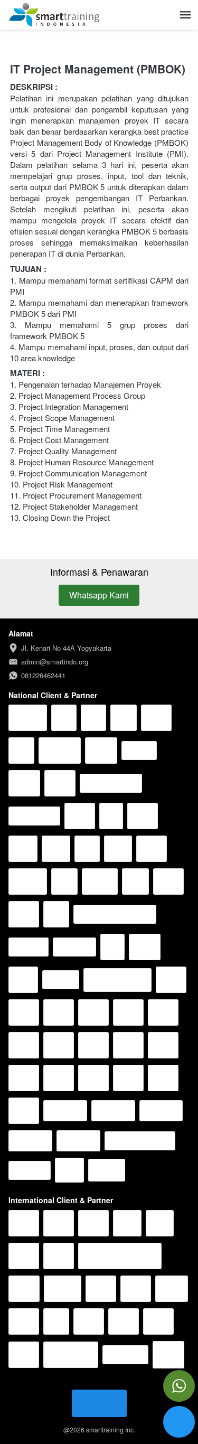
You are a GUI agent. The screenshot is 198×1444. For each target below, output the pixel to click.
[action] (179, 1386)
